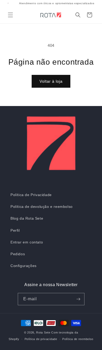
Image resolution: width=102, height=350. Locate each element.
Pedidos (17, 254)
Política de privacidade (41, 339)
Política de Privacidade (31, 195)
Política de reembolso (77, 339)
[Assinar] (78, 299)
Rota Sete (43, 332)
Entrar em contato (26, 242)
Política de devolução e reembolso (41, 206)
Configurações (23, 266)
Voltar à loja (51, 81)
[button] (10, 15)
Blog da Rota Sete (26, 218)
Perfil (15, 230)
